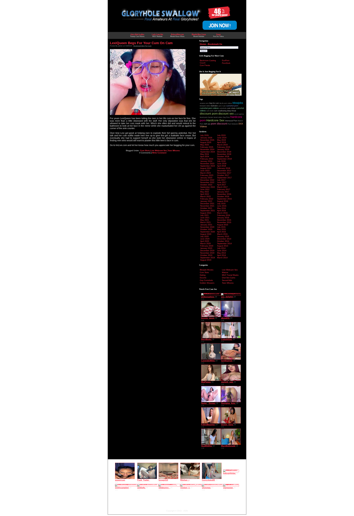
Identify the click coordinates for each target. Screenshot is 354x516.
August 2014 (222, 246)
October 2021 (206, 208)
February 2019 (223, 147)
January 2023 (206, 178)
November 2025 (207, 140)
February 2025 (206, 147)
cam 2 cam (222, 106)
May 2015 (221, 229)
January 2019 (223, 149)
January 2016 (223, 217)
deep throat (231, 111)
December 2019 (207, 250)
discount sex (226, 113)
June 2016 (221, 206)
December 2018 (224, 152)
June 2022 (204, 189)
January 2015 (223, 236)
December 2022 (207, 180)
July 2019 (221, 135)
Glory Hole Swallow (137, 34)
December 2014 (224, 239)
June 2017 (221, 182)
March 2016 (222, 213)
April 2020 (204, 241)
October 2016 (223, 196)
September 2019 (207, 257)
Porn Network (233, 124)
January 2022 (206, 201)
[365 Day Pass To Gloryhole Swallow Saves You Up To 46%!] (177, 31)
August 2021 (205, 213)
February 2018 (223, 168)
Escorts (203, 278)
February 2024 (206, 159)
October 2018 (223, 156)
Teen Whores (173, 150)
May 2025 (204, 145)
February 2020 (206, 246)
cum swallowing (220, 111)
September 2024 (207, 152)
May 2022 (204, 192)
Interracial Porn (231, 121)
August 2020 (205, 234)
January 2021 (206, 225)
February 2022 (206, 199)
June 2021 (204, 217)
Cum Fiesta (205, 65)
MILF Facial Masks (230, 275)
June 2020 (204, 239)
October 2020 (206, 229)
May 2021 (204, 220)
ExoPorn (225, 60)
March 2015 (222, 234)
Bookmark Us (215, 44)
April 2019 (221, 142)
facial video (218, 117)
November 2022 (207, 182)
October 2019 (206, 255)
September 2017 (224, 178)
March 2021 (205, 222)
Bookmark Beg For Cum (142, 46)
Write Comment (159, 153)
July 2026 (204, 135)
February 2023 (206, 175)
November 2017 (224, 173)
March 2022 (205, 196)
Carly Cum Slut (157, 34)
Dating (202, 275)
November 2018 (224, 154)
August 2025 (205, 142)
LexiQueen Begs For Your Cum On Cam (141, 43)
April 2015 (221, 232)
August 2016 (222, 201)
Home (203, 44)
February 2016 (223, 215)
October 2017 (223, 175)
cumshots (223, 108)
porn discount (219, 123)
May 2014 (221, 253)
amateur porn (204, 103)
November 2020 (207, 227)
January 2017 (223, 192)
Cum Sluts (145, 150)
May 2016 (221, 208)
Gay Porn (226, 117)
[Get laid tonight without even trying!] (221, 95)
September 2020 (207, 232)
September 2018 (224, 159)
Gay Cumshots (206, 280)
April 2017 (221, 185)
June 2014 (221, 250)
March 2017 (222, 187)
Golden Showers (207, 283)
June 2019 (221, 138)
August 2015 (222, 225)
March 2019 (222, 145)
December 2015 (224, 220)
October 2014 (223, 241)
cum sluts (209, 111)
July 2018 (221, 161)
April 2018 (221, 166)
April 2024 (204, 156)
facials (210, 117)
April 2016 (221, 210)
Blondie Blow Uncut (199, 34)
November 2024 (207, 149)
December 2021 (207, 203)
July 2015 (221, 227)
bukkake (214, 106)
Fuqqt (218, 34)
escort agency (239, 114)
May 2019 (221, 140)
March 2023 (205, 173)
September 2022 (207, 187)
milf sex (207, 124)
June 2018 (221, 163)
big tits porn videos (225, 103)
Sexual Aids (227, 280)
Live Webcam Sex (158, 150)
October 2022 (206, 185)
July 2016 (221, 203)
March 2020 (205, 243)
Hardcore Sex (215, 120)
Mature (225, 272)
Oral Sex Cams (228, 278)
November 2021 (207, 206)
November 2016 (224, 194)
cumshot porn (232, 106)
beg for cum (214, 103)
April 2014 (221, 255)
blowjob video (205, 106)
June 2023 (204, 170)
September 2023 (207, 166)
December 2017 (224, 170)
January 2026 (206, 138)
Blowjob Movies (206, 270)
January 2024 (206, 161)
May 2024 (204, 154)
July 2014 (221, 248)
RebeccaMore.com (177, 34)
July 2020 (204, 236)
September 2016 (224, 199)
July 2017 (221, 180)
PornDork (226, 63)
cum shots (231, 108)
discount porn (209, 113)
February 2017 (223, 189)
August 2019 (205, 260)
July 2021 (204, 215)
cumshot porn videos (209, 108)
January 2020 (206, 248)
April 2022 (204, 194)
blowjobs (238, 102)
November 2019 (207, 253)
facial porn (204, 117)
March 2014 (222, 257)
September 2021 (207, 210)
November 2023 (207, 163)
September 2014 (224, 243)
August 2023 (205, 168)
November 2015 (224, 222)
